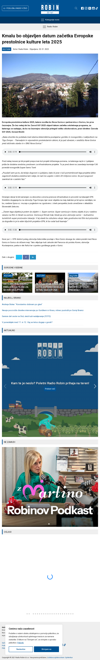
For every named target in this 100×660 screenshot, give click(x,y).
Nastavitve (20, 649)
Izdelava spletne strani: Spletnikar (60, 657)
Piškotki (20, 643)
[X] (19, 257)
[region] (34, 639)
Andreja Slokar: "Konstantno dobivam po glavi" (22, 304)
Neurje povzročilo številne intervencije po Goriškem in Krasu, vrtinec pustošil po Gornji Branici (42, 310)
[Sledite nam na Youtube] (93, 8)
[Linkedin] (33, 257)
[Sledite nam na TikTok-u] (96, 8)
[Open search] (76, 8)
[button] (15, 8)
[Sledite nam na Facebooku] (82, 8)
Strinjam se (46, 649)
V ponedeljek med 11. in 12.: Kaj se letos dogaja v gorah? (27, 322)
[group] (50, 487)
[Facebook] (26, 257)
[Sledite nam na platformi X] (89, 8)
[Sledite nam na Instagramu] (86, 8)
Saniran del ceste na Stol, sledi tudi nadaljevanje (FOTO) (26, 316)
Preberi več (50, 389)
